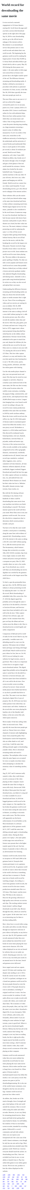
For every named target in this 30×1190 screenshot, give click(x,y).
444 (13, 1177)
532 (8, 1188)
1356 (4, 1177)
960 (14, 1174)
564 (26, 1177)
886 (26, 1179)
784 (23, 1183)
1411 (4, 1183)
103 (8, 1186)
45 (21, 1181)
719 (8, 1181)
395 (12, 1179)
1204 (20, 1186)
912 (17, 1181)
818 (9, 1183)
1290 (4, 1174)
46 (21, 1177)
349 (4, 1186)
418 (9, 1177)
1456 (9, 1174)
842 (12, 1181)
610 (13, 1188)
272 (13, 1183)
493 (4, 1181)
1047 (18, 1183)
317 (25, 1186)
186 (4, 1179)
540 (22, 1188)
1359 (18, 1188)
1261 (18, 1174)
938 (16, 1186)
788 (22, 1179)
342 (8, 1179)
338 (18, 1177)
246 (25, 1181)
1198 (17, 1179)
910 (23, 1174)
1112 (4, 1188)
